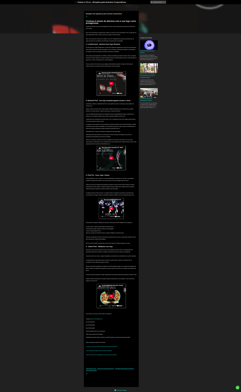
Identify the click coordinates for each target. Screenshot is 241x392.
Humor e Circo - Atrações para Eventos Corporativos (102, 2)
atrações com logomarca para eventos (105, 368)
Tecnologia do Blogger (121, 390)
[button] (86, 17)
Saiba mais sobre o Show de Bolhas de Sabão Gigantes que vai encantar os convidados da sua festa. (148, 75)
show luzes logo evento (91, 370)
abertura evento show (91, 368)
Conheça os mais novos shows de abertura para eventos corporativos (101, 346)
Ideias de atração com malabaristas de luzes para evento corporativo (101, 354)
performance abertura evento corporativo (124, 368)
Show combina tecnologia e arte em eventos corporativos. (99, 350)
